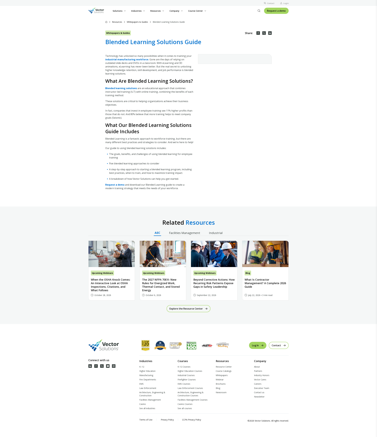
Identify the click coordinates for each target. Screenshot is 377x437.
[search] (259, 10)
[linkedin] (270, 33)
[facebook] (258, 33)
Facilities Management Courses (192, 399)
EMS (141, 383)
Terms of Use (145, 419)
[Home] (106, 21)
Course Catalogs (224, 371)
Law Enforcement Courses (190, 388)
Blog (218, 388)
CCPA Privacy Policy (191, 419)
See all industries (147, 408)
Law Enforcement (147, 388)
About (257, 366)
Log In (255, 345)
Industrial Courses (186, 375)
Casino (142, 404)
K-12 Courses (184, 366)
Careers (257, 383)
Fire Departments (147, 379)
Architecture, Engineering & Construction (152, 394)
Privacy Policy (167, 419)
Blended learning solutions (121, 88)
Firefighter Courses (187, 379)
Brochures (221, 383)
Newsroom (221, 392)
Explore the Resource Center (186, 308)
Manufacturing (146, 375)
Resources (117, 22)
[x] (102, 366)
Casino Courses (185, 404)
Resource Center (224, 366)
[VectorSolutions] (99, 10)
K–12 (141, 366)
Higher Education (147, 371)
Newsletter (259, 396)
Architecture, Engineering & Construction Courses (191, 394)
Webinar (220, 379)
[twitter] (264, 33)
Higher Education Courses (190, 371)
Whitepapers (222, 375)
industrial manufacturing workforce (126, 59)
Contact (270, 3)
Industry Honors (261, 375)
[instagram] (113, 366)
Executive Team (261, 388)
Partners (258, 371)
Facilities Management (150, 399)
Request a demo (276, 10)
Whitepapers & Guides (137, 22)
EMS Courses (184, 383)
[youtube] (108, 366)
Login (286, 3)
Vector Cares (260, 379)
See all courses (185, 408)
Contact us (259, 392)
